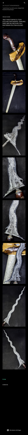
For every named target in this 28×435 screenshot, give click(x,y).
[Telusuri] (25, 2)
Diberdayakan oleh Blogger (15, 430)
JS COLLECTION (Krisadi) (10, 5)
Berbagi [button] (4, 379)
